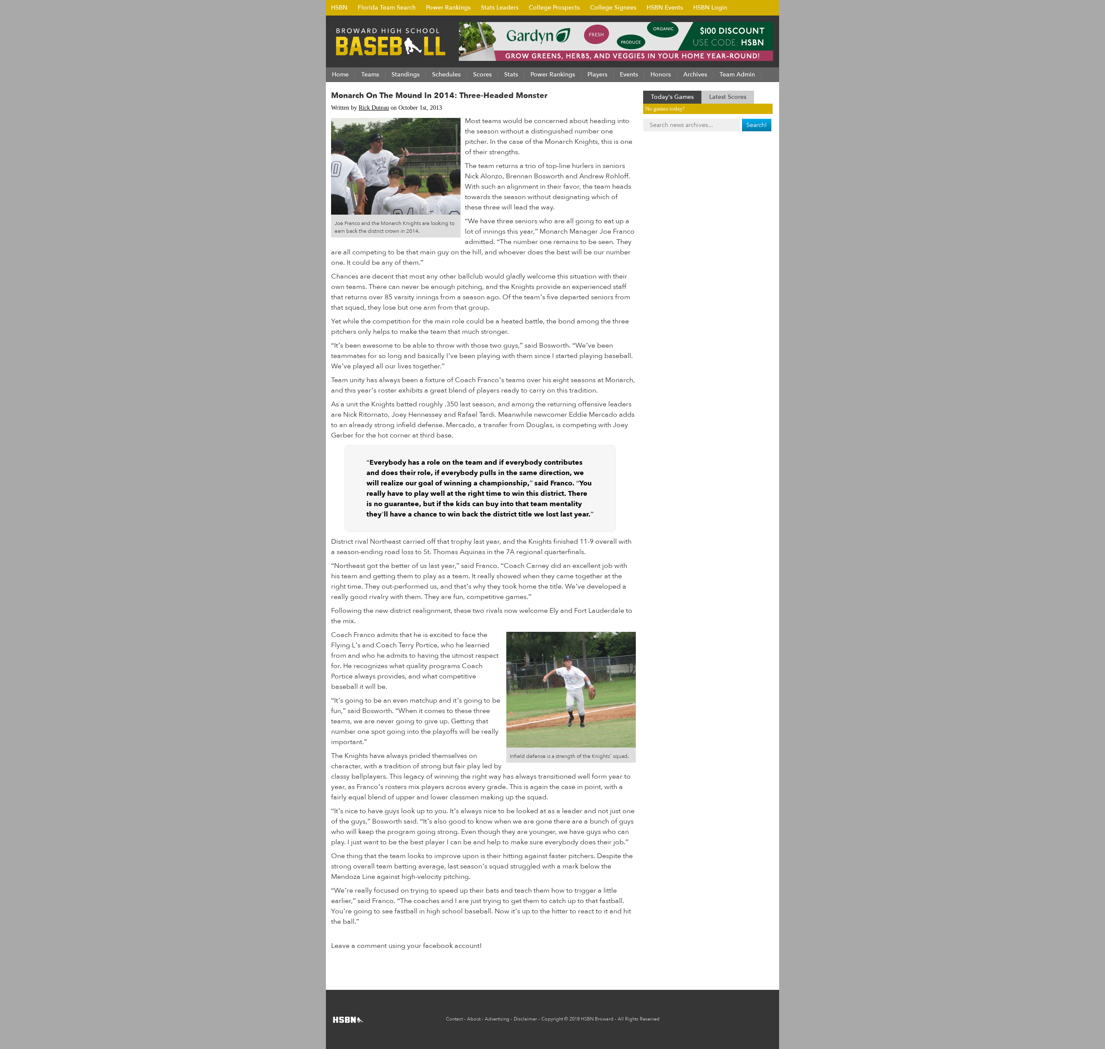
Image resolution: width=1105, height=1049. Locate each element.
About (473, 1019)
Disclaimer (525, 1019)
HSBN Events (665, 7)
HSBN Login (710, 7)
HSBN (339, 7)
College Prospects (554, 7)
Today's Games (672, 97)
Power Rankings (448, 7)
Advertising (497, 1019)
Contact (454, 1019)
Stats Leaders (499, 7)
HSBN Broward (597, 1019)
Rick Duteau (374, 108)
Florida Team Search (387, 7)
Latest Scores (727, 97)
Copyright (552, 1019)
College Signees (613, 7)
